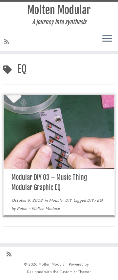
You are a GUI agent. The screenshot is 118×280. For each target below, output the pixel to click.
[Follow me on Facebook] (20, 41)
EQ (100, 200)
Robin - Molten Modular (38, 208)
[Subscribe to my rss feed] (7, 41)
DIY (90, 200)
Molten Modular (59, 10)
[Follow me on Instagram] (26, 41)
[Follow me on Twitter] (14, 41)
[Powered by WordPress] (92, 263)
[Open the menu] (107, 39)
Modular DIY (60, 200)
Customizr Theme (74, 271)
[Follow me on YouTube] (31, 41)
